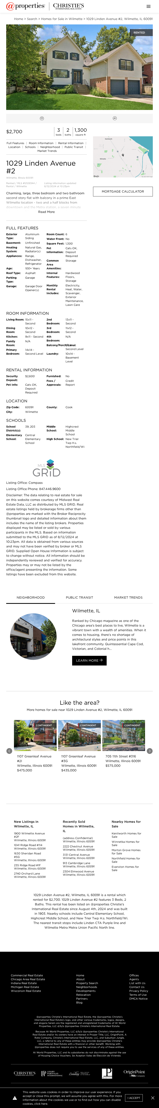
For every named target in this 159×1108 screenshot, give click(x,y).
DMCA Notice (138, 998)
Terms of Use (138, 994)
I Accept (134, 1097)
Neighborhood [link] (50, 147)
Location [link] (14, 147)
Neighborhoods (86, 987)
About (80, 979)
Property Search (87, 983)
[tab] (30, 598)
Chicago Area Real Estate (28, 979)
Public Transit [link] (74, 147)
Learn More (87, 660)
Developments (86, 990)
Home (80, 975)
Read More (46, 212)
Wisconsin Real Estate (26, 990)
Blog (79, 1002)
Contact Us (136, 987)
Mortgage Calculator (123, 191)
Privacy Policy (138, 990)
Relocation (83, 994)
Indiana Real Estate (24, 983)
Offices (134, 975)
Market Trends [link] (47, 150)
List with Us (137, 983)
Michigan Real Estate (25, 987)
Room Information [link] (41, 143)
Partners (82, 998)
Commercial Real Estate (27, 975)
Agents (134, 979)
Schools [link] (30, 147)
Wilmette (21, 186)
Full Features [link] (16, 143)
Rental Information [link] (71, 143)
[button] (123, 156)
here (44, 1103)
